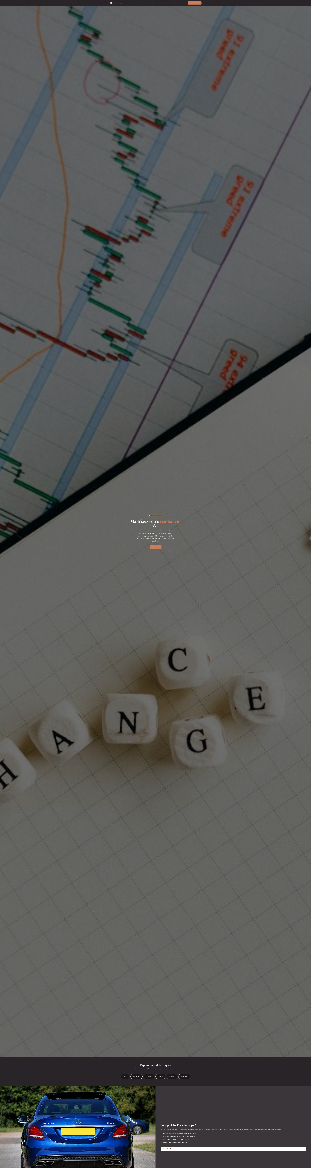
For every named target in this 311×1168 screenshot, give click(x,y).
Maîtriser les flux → (194, 3)
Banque (155, 3)
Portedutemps (117, 3)
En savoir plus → (168, 1148)
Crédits (161, 3)
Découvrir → (155, 547)
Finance (167, 3)
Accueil (137, 3)
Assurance (148, 3)
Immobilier (174, 3)
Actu (142, 3)
